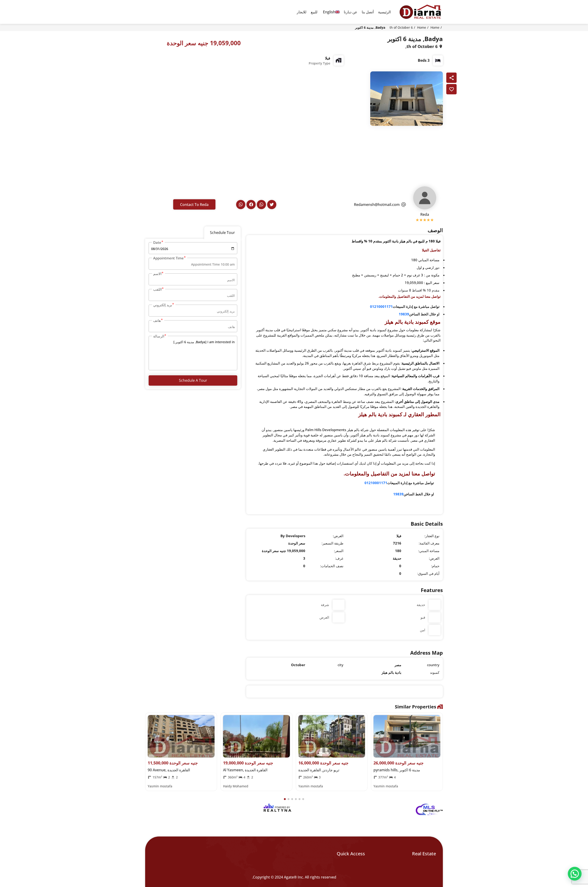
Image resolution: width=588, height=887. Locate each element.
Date (157, 242)
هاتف (157, 320)
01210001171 (381, 306)
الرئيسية (384, 11)
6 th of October (401, 27)
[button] (285, 799)
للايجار (301, 11)
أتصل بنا (368, 11)
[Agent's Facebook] (251, 204)
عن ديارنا (350, 11)
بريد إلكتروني (162, 305)
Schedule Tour (222, 232)
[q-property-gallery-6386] (406, 98)
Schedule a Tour (193, 380)
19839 (404, 314)
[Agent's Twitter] (271, 204)
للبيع (314, 11)
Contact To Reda (194, 204)
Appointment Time (168, 258)
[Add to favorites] (451, 89)
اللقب (157, 289)
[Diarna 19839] (420, 11)
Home (434, 27)
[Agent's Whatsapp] (261, 204)
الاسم (157, 273)
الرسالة (158, 336)
